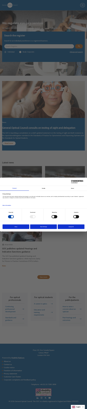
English (78, 407)
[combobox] (78, 407)
